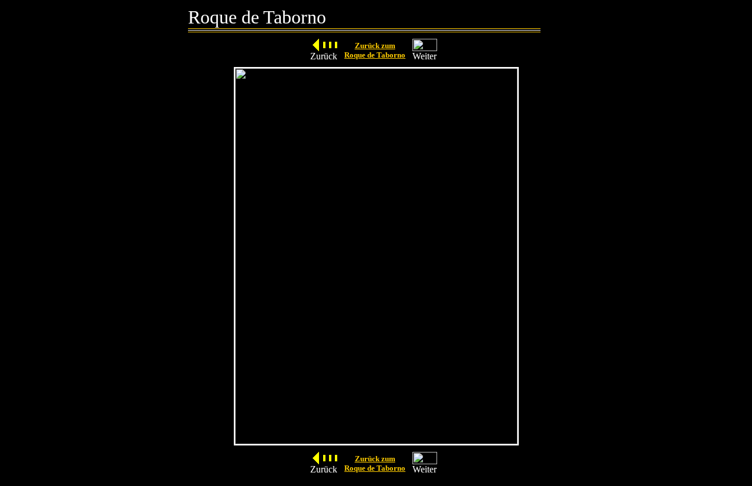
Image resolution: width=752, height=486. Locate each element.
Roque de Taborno (374, 55)
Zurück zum (375, 45)
